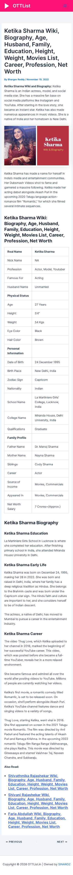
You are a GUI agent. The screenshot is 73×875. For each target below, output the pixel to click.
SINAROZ (64, 864)
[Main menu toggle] (65, 6)
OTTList (21, 6)
